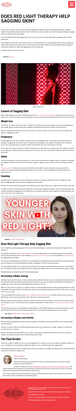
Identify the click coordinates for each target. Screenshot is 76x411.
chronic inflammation (32, 295)
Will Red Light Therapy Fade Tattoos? (23, 313)
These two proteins (7, 168)
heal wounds (35, 255)
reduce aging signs (68, 255)
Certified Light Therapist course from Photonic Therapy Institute (51, 366)
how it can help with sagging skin (46, 115)
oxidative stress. (46, 295)
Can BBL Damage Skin (17, 239)
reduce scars (44, 255)
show (11, 56)
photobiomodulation (25, 253)
